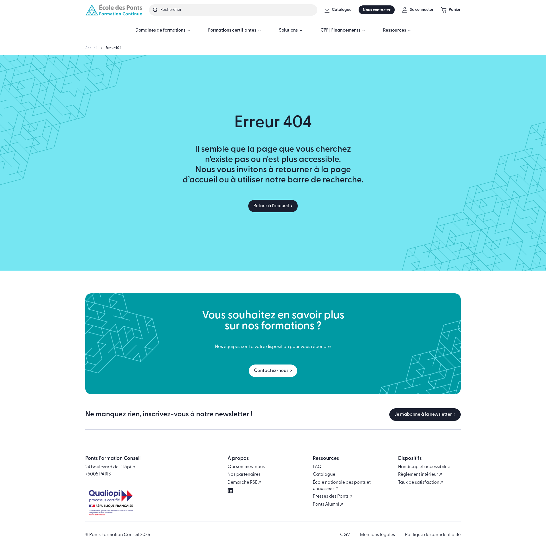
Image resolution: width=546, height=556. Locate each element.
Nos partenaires (244, 474)
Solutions (288, 30)
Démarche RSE (243, 482)
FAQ (317, 467)
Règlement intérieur (418, 474)
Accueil (91, 48)
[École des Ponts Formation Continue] (113, 10)
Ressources (394, 30)
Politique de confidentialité (433, 535)
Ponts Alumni (326, 504)
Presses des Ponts (331, 496)
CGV (345, 535)
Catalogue (324, 474)
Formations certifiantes (232, 30)
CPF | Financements (340, 30)
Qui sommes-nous (246, 467)
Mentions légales (377, 535)
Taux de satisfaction (419, 482)
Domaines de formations (160, 30)
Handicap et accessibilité (424, 467)
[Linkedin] (230, 490)
